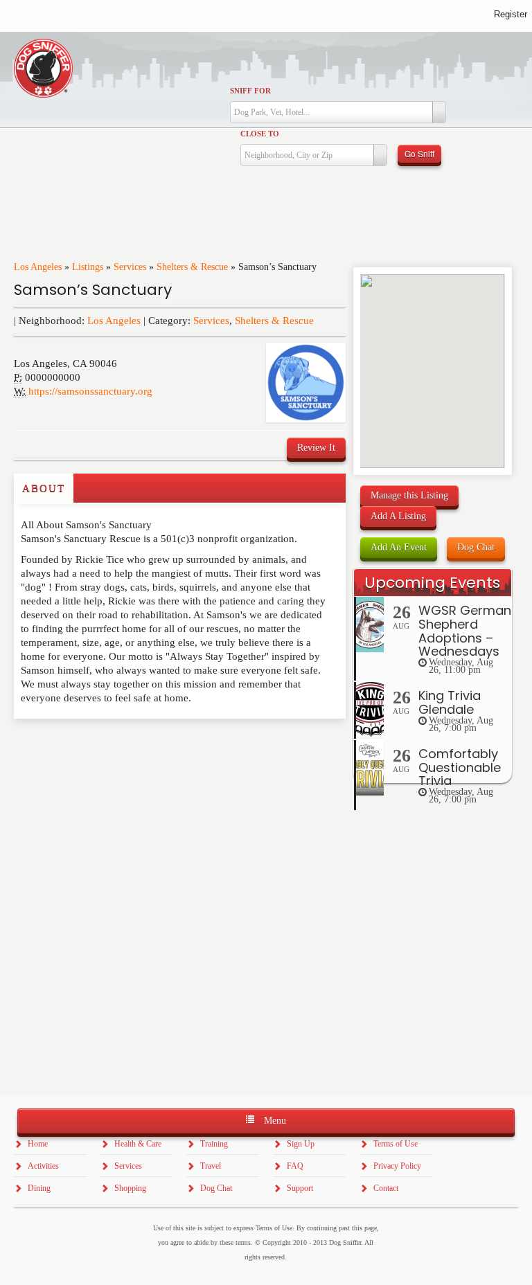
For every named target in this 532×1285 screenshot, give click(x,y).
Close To (259, 133)
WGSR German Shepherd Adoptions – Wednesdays (464, 631)
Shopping (130, 1188)
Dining (39, 1188)
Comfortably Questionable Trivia (459, 767)
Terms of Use (395, 1144)
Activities (43, 1166)
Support (300, 1188)
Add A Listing (398, 516)
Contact (385, 1188)
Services (130, 267)
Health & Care (137, 1144)
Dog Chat (476, 547)
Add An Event (399, 547)
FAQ (295, 1166)
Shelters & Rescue (192, 267)
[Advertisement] (95, 746)
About (43, 488)
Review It (316, 447)
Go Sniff (419, 153)
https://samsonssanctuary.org (90, 391)
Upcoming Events (432, 582)
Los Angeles (38, 267)
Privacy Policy (397, 1166)
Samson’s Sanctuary (93, 289)
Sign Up (300, 1144)
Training (214, 1144)
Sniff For (250, 91)
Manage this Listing (409, 495)
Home (38, 1144)
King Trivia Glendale (449, 702)
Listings (87, 267)
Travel (210, 1166)
